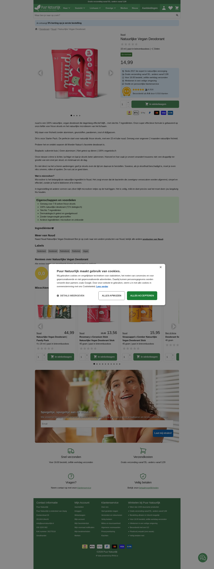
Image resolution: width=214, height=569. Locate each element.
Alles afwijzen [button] (111, 295)
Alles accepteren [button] (142, 295)
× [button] (160, 267)
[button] (70, 296)
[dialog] (107, 284)
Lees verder (102, 286)
